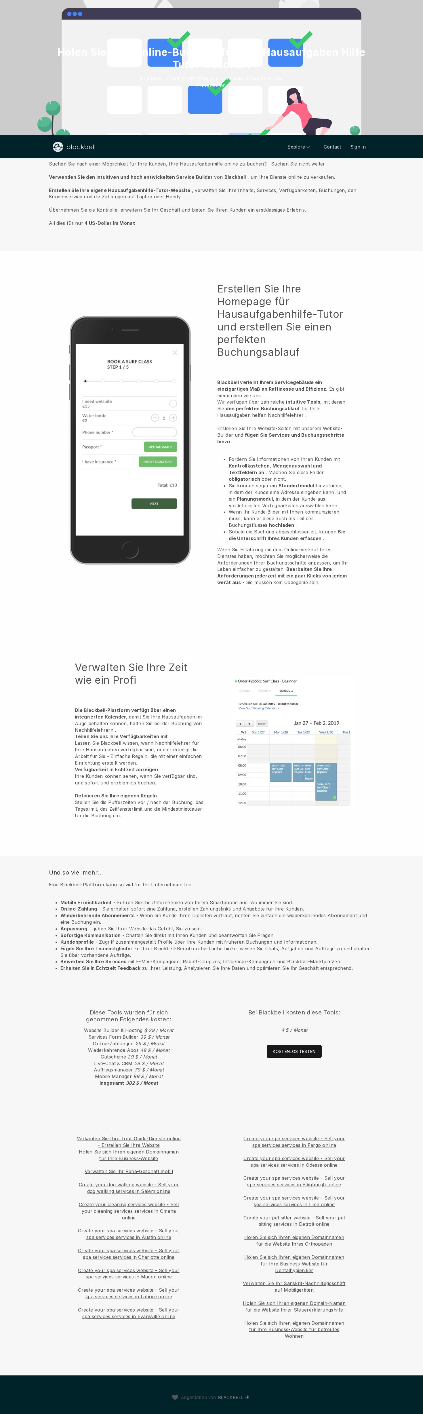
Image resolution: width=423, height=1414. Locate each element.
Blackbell (230, 1397)
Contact (332, 147)
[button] (211, 193)
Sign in (358, 147)
